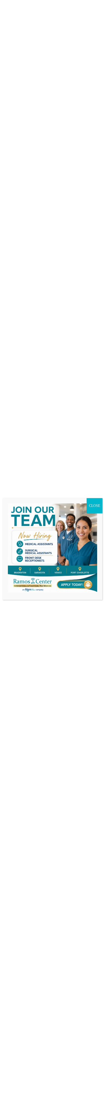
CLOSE (94, 506)
